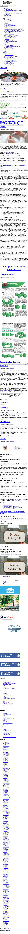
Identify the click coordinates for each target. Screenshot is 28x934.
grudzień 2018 (6, 854)
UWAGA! (3, 68)
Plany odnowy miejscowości (11, 56)
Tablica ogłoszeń (6, 685)
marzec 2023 (5, 791)
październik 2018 (6, 857)
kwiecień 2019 (6, 849)
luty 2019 (5, 852)
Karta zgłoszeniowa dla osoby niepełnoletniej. (12, 507)
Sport (4, 701)
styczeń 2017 (5, 882)
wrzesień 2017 (6, 873)
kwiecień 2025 (6, 760)
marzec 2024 (5, 776)
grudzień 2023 (6, 780)
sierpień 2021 (5, 815)
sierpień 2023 (5, 785)
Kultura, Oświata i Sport (8, 57)
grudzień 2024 (6, 765)
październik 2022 (6, 797)
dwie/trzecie (7, 930)
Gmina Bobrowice (12, 5)
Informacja (4, 407)
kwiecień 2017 (6, 879)
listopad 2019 (5, 840)
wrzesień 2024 (6, 769)
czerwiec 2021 (6, 817)
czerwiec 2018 (6, 861)
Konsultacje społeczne (10, 27)
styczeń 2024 (5, 779)
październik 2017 (6, 871)
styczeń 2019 (5, 853)
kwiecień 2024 (6, 775)
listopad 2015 (5, 900)
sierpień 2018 (5, 859)
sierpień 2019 (5, 844)
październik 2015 (6, 901)
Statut (6, 23)
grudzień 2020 (6, 824)
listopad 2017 (5, 870)
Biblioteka (5, 693)
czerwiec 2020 (6, 832)
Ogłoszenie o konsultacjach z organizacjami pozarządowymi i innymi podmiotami (14, 364)
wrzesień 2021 (6, 813)
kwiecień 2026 (6, 746)
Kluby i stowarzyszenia (10, 60)
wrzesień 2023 (6, 784)
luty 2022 (5, 807)
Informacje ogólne (9, 9)
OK (1, 933)
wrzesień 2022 (6, 799)
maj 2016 (5, 892)
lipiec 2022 (5, 801)
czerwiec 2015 (6, 906)
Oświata (4, 699)
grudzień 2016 (6, 884)
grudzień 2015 (6, 898)
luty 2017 (5, 881)
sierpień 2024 (5, 770)
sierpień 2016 (5, 889)
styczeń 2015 (5, 912)
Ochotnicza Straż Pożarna (11, 61)
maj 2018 (5, 863)
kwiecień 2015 (6, 908)
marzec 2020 (5, 836)
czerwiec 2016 (6, 891)
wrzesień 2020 (6, 828)
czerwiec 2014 (6, 921)
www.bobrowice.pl (15, 500)
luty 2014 (5, 926)
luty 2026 (5, 748)
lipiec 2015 (5, 905)
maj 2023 (5, 789)
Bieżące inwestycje (9, 53)
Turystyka (5, 44)
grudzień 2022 (6, 795)
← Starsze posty (6, 576)
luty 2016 (5, 896)
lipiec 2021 (5, 816)
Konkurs (3, 439)
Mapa (4, 583)
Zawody (3, 89)
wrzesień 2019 (6, 843)
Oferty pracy (8, 15)
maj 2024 (5, 774)
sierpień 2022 (5, 800)
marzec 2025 (5, 762)
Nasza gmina (5, 8)
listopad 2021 (5, 811)
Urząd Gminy (8, 19)
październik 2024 (6, 768)
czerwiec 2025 (6, 758)
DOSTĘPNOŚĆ (9, 40)
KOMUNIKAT (5, 422)
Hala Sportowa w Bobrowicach (9, 688)
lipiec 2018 (5, 860)
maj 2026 (5, 744)
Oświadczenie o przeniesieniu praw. (10, 508)
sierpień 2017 (5, 874)
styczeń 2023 (5, 794)
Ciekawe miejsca (9, 45)
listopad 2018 (5, 855)
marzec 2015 (5, 910)
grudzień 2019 (6, 839)
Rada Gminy (8, 21)
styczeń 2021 (5, 823)
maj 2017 (5, 877)
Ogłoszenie (12, 70)
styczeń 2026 (5, 749)
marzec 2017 (5, 880)
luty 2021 (5, 822)
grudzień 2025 (6, 751)
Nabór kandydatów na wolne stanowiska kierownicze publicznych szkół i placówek (14, 30)
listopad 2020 (5, 826)
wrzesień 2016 (6, 887)
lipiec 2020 (5, 831)
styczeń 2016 (5, 897)
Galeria (7, 16)
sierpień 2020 (5, 829)
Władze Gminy (8, 20)
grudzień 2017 (6, 869)
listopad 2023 (5, 781)
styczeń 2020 (5, 838)
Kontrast (4, 582)
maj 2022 (5, 804)
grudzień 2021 (6, 810)
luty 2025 (5, 763)
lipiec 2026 (5, 742)
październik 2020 (6, 827)
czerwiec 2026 (6, 743)
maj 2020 (5, 833)
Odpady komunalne (9, 34)
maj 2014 (5, 922)
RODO (7, 39)
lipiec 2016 (5, 890)
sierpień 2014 (5, 918)
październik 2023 (6, 783)
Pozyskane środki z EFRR (11, 41)
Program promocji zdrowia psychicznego (14, 31)
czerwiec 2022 (6, 802)
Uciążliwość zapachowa (10, 37)
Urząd (4, 18)
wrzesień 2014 (6, 917)
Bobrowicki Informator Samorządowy (13, 13)
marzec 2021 (5, 821)
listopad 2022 (5, 796)
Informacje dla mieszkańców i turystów (13, 10)
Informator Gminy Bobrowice (9, 683)
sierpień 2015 (5, 903)
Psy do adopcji (8, 32)
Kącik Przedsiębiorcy (10, 36)
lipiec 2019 (5, 845)
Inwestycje (5, 52)
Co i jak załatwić (9, 24)
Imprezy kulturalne (9, 64)
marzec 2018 (5, 865)
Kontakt (7, 42)
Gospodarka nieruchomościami (12, 35)
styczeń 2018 (5, 868)
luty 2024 (5, 778)
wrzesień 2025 (6, 754)
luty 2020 (5, 837)
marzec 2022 (5, 806)
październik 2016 (6, 886)
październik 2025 (6, 753)
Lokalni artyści (8, 47)
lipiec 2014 (5, 919)
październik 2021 (6, 812)
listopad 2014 (5, 914)
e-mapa (4, 687)
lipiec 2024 (5, 771)
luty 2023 (5, 792)
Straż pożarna (6, 702)
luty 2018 (5, 866)
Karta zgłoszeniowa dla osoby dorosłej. (11, 506)
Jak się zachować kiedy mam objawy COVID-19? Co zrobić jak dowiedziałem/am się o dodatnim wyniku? (12, 124)
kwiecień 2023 (6, 790)
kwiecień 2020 (6, 834)
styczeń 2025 (5, 764)
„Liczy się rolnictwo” (7, 274)
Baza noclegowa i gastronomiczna (12, 46)
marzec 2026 (5, 747)
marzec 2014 (5, 924)
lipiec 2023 (5, 786)
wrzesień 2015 (6, 902)
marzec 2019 (5, 850)
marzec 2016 (5, 895)
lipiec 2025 (5, 757)
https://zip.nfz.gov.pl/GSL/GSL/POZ (11, 153)
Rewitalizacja (8, 26)
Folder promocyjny (9, 48)
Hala (4, 696)
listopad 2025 (5, 752)
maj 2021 (5, 818)
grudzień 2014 (6, 913)
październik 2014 (6, 916)
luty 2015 (5, 911)
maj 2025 (5, 759)
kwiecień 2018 (6, 864)
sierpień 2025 (5, 755)
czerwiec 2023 (6, 787)
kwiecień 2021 (6, 820)
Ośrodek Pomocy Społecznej (9, 698)
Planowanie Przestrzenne (10, 25)
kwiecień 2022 (6, 805)
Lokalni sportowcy (9, 63)
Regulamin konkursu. (7, 505)
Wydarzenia (5, 704)
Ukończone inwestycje (10, 55)
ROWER (7, 50)
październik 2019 (6, 842)
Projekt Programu (4, 402)
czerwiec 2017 (6, 876)
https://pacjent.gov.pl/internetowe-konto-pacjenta (12, 181)
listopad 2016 (5, 885)
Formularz (2, 404)
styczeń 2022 (5, 808)
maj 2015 (5, 907)
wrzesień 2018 (6, 858)
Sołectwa (7, 14)
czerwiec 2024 (6, 773)
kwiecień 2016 (6, 893)
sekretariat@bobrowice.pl (7, 390)
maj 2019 (5, 848)
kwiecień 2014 (6, 923)
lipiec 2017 (5, 875)
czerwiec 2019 (6, 847)
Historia (7, 11)
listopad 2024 (5, 767)
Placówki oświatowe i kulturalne (12, 58)
